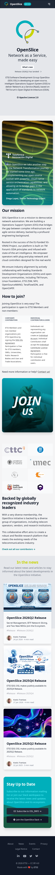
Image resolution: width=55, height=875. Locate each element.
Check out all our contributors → (18, 549)
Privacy (44, 843)
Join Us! (27, 4)
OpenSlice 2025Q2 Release (26, 744)
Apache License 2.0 (28, 97)
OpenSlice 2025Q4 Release (26, 681)
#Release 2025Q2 (25, 756)
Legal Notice (21, 849)
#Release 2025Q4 (25, 693)
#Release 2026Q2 (25, 630)
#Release (11, 630)
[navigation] (49, 4)
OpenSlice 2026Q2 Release (26, 618)
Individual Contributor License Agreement (40, 347)
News (21, 843)
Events (32, 843)
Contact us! (44, 371)
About (10, 843)
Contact (36, 849)
